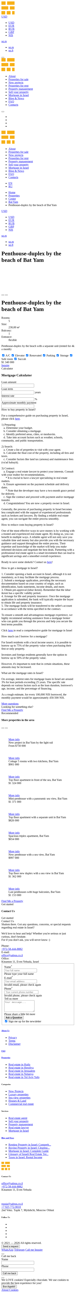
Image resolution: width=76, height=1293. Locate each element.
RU (10, 186)
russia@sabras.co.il (12, 1203)
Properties (14, 195)
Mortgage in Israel (18, 95)
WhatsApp (7, 1249)
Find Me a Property (12, 709)
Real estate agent (17, 1118)
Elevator (20, 355)
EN (10, 183)
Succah (22, 359)
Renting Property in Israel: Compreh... (29, 1144)
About (12, 76)
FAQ (11, 101)
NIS (10, 35)
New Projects (16, 1091)
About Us (5, 1031)
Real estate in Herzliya (21, 1067)
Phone (8, 988)
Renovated (36, 355)
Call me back (9, 1273)
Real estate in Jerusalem (21, 1070)
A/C (7, 355)
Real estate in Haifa (19, 1064)
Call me (30, 1249)
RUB (11, 28)
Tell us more (11, 998)
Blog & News (16, 98)
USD (11, 22)
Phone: (5, 945)
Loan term (7, 388)
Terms (11, 1040)
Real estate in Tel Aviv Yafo (23, 1077)
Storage (64, 355)
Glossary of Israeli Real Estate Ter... (28, 1154)
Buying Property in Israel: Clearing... (29, 1147)
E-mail (8, 977)
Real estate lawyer (18, 1127)
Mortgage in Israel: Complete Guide (28, 1150)
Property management (20, 88)
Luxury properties (18, 1094)
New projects (15, 82)
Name (8, 966)
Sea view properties (19, 1097)
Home (11, 192)
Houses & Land (17, 1100)
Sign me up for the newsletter (24, 1021)
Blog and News (7, 1138)
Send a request (10, 1246)
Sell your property (18, 92)
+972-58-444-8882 (12, 948)
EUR (11, 25)
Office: (5, 958)
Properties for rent (18, 85)
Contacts (13, 104)
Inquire (5, 365)
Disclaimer (14, 1043)
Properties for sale (18, 79)
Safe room (7, 359)
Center (12, 198)
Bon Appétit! (9, 1286)
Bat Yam (13, 201)
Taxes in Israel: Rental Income (25, 1157)
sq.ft (10, 50)
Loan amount (8, 382)
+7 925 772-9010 (11, 1206)
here (17, 418)
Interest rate (7, 395)
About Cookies (9, 1289)
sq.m (11, 47)
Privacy (12, 1037)
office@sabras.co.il (12, 955)
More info (14, 739)
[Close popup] (2, 1253)
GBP (11, 32)
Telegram (19, 1249)
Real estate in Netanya (20, 1074)
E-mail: (5, 952)
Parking (50, 355)
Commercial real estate (21, 1103)
